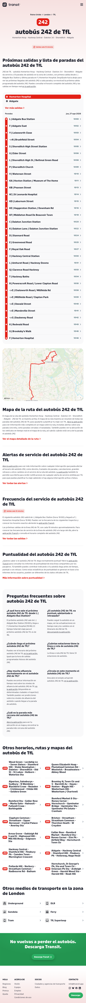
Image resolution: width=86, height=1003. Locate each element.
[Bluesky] (73, 988)
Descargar (75, 995)
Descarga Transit (41, 957)
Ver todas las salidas (14, 538)
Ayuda (5, 994)
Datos (37, 987)
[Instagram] (70, 988)
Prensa (6, 990)
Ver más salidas (13, 108)
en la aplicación (29, 86)
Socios (38, 979)
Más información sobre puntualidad (23, 578)
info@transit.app (76, 984)
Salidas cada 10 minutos (44, 47)
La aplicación (62, 472)
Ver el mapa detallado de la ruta (21, 439)
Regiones (7, 984)
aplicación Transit (46, 523)
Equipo (17, 987)
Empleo (17, 990)
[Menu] (81, 4)
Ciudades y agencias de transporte (50, 984)
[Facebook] (76, 988)
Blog (5, 987)
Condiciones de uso (22, 997)
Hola (5, 979)
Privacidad (19, 994)
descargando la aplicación (58, 632)
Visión (17, 984)
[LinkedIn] (80, 988)
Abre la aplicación (75, 422)
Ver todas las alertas (14, 483)
